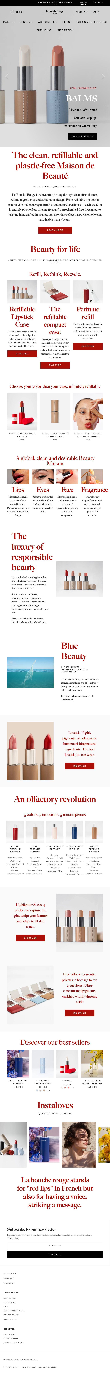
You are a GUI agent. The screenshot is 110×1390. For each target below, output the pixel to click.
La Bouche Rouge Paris (25, 1360)
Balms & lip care (83, 136)
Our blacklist (11, 1338)
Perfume (26, 22)
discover (22, 354)
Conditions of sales (14, 1311)
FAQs (6, 1306)
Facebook (9, 1279)
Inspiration (65, 30)
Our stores (9, 1302)
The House (9, 1334)
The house (44, 30)
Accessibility (10, 1319)
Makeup (8, 22)
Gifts (66, 22)
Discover (79, 766)
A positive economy (13, 1343)
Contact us (9, 1298)
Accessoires (47, 22)
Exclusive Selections (91, 22)
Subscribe (55, 1254)
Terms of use (28, 1367)
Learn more (55, 230)
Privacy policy (11, 1315)
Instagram (9, 1283)
